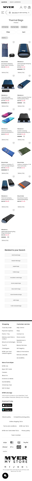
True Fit (4, 345)
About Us (5, 375)
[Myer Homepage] (8, 8)
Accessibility (20, 358)
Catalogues (5, 348)
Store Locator (21, 337)
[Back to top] (29, 478)
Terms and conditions (10, 426)
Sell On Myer (6, 388)
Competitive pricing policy (22, 417)
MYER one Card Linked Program (7, 352)
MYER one (5, 366)
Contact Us (20, 334)
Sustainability (6, 382)
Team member (16, 435)
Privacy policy (26, 430)
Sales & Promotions (23, 351)
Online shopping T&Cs (16, 421)
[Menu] (2, 12)
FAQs (18, 331)
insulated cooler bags (16, 277)
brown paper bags (16, 283)
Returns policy (6, 417)
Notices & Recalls (22, 355)
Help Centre (20, 327)
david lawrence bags (16, 294)
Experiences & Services (21, 341)
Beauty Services (22, 345)
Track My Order (7, 327)
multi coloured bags (16, 306)
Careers (4, 372)
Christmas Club (7, 385)
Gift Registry (20, 348)
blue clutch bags (16, 289)
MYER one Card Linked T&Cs (10, 430)
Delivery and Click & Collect (8, 338)
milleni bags (16, 272)
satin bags (16, 300)
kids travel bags (16, 255)
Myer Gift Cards (7, 369)
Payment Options (7, 331)
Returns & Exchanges (8, 342)
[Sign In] (21, 7)
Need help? (5, 476)
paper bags (16, 266)
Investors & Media (7, 378)
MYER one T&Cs (24, 426)
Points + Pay (6, 334)
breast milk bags (16, 260)
